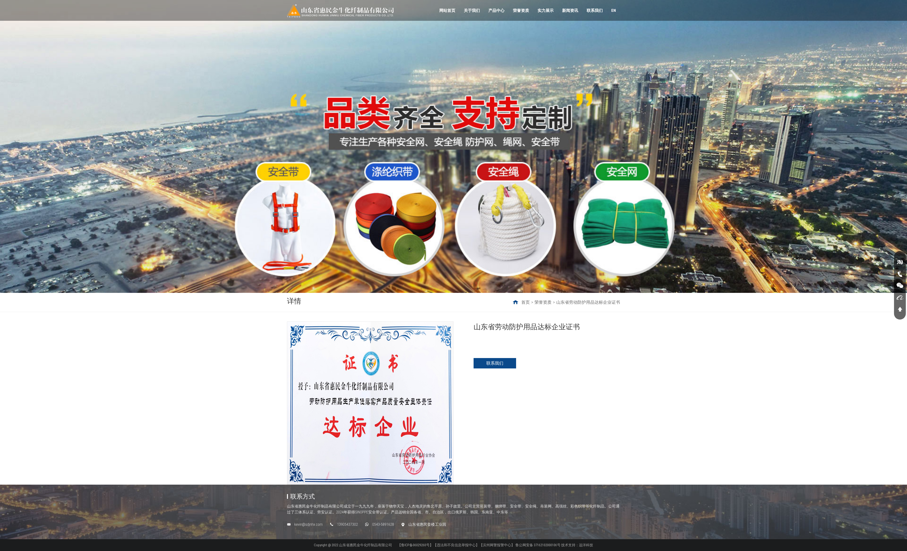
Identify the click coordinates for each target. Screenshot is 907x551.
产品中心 (496, 10)
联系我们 (595, 10)
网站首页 (447, 10)
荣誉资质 (521, 10)
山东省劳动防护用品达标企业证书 (588, 302)
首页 (525, 302)
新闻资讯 (570, 10)
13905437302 (347, 524)
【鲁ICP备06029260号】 (415, 545)
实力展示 (546, 10)
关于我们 (472, 10)
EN (613, 10)
